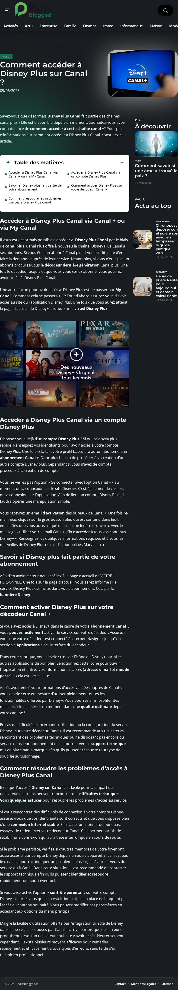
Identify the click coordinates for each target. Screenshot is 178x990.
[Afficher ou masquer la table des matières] (94, 162)
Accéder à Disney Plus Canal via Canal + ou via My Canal (33, 174)
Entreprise (163, 221)
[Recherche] (165, 10)
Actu (6, 56)
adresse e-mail (97, 669)
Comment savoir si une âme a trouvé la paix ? (156, 170)
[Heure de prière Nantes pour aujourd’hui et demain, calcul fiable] (142, 286)
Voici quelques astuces (21, 800)
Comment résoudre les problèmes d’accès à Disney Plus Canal (35, 200)
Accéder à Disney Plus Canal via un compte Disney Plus (95, 174)
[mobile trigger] (9, 10)
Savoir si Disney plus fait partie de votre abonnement (35, 187)
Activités (161, 272)
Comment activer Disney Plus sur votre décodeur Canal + (96, 187)
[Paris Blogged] (33, 10)
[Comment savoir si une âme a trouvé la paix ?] (156, 144)
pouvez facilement (26, 632)
